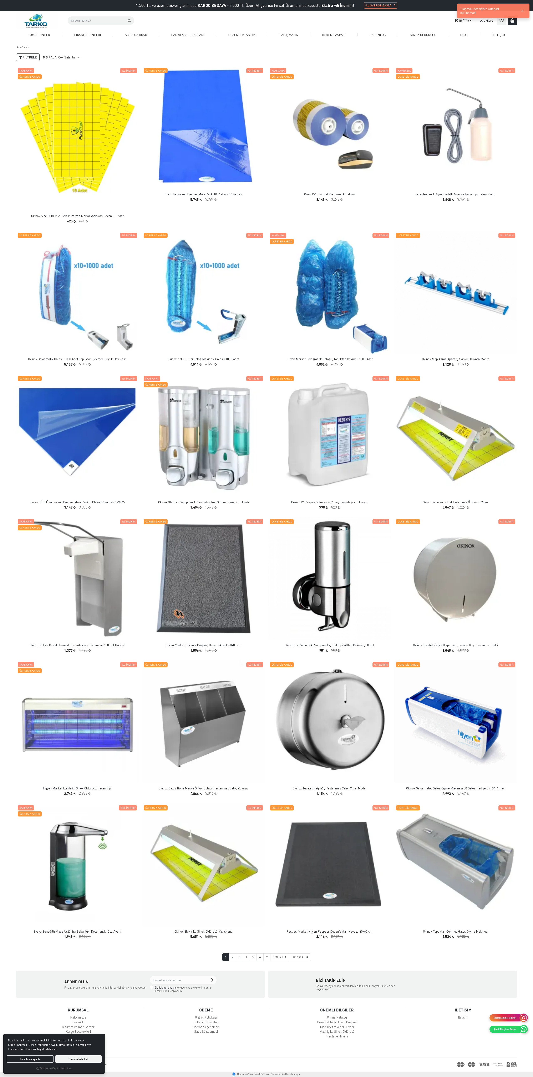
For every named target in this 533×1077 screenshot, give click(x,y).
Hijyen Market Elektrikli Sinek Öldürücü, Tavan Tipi (77, 788)
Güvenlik (78, 1022)
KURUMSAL (78, 1010)
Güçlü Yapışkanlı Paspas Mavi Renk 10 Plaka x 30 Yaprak (203, 194)
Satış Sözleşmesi (206, 1031)
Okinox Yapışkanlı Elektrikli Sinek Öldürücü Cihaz (455, 502)
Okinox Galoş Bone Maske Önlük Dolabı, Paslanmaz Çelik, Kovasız (203, 788)
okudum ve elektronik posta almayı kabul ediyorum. (182, 989)
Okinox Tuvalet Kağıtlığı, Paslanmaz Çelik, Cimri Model (329, 788)
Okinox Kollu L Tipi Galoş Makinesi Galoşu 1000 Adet (203, 359)
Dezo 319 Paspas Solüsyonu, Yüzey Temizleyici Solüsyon (329, 502)
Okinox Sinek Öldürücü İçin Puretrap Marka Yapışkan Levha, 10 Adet (77, 216)
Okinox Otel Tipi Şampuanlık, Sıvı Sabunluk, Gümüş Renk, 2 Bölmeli (203, 502)
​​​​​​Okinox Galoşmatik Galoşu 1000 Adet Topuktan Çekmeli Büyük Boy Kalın (77, 359)
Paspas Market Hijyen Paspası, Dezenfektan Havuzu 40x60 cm (329, 931)
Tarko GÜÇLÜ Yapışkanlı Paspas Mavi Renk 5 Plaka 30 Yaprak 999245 (77, 502)
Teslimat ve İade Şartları (78, 1027)
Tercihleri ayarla (30, 1059)
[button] (129, 20)
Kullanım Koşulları (206, 1022)
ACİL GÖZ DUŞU (136, 35)
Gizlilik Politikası (206, 1017)
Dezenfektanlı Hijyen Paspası (337, 1022)
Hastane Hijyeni (337, 1036)
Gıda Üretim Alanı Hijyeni (337, 1027)
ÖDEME (206, 1010)
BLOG (464, 35)
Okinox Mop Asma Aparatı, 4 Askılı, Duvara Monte (455, 359)
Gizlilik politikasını (165, 987)
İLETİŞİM (498, 35)
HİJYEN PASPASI (334, 35)
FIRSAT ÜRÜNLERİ (87, 35)
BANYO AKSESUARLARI (187, 35)
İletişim (463, 1017)
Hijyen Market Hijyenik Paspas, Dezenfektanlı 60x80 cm (203, 645)
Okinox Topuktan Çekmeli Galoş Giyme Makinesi (455, 931)
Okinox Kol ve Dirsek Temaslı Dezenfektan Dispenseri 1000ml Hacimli (77, 645)
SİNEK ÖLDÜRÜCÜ (423, 35)
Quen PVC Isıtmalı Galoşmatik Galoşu (329, 194)
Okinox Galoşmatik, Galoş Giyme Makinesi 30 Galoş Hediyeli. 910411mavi (455, 788)
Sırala (51, 57)
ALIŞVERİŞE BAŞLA (378, 5)
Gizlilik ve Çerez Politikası (55, 1068)
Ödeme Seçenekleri (206, 1027)
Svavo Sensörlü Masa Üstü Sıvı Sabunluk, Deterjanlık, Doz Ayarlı (77, 931)
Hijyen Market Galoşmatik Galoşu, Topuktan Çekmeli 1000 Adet (329, 359)
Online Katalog (337, 1017)
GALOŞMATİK (288, 35)
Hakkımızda (78, 1017)
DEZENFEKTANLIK (241, 35)
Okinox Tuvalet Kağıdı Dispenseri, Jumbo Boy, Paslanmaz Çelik (455, 645)
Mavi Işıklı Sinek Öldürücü (337, 1031)
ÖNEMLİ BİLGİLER (337, 1010)
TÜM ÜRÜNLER (39, 35)
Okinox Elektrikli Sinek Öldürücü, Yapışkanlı (203, 931)
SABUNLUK (378, 35)
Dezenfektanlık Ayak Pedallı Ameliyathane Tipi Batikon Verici (456, 194)
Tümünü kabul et (78, 1059)
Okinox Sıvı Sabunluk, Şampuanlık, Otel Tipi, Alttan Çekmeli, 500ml (329, 645)
